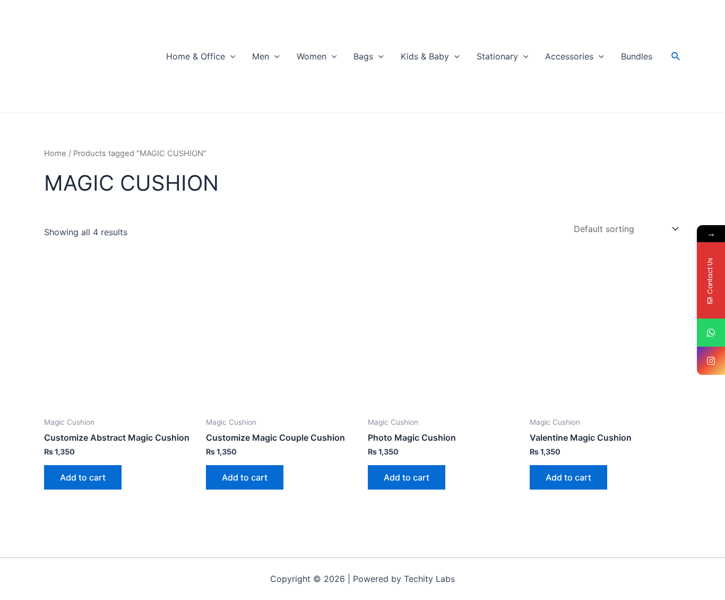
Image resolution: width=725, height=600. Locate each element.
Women (311, 56)
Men (260, 56)
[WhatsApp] (711, 333)
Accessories (569, 56)
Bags (363, 56)
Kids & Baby (425, 56)
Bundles (636, 56)
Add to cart (83, 477)
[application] (230, 56)
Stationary (497, 56)
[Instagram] (711, 361)
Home (55, 153)
